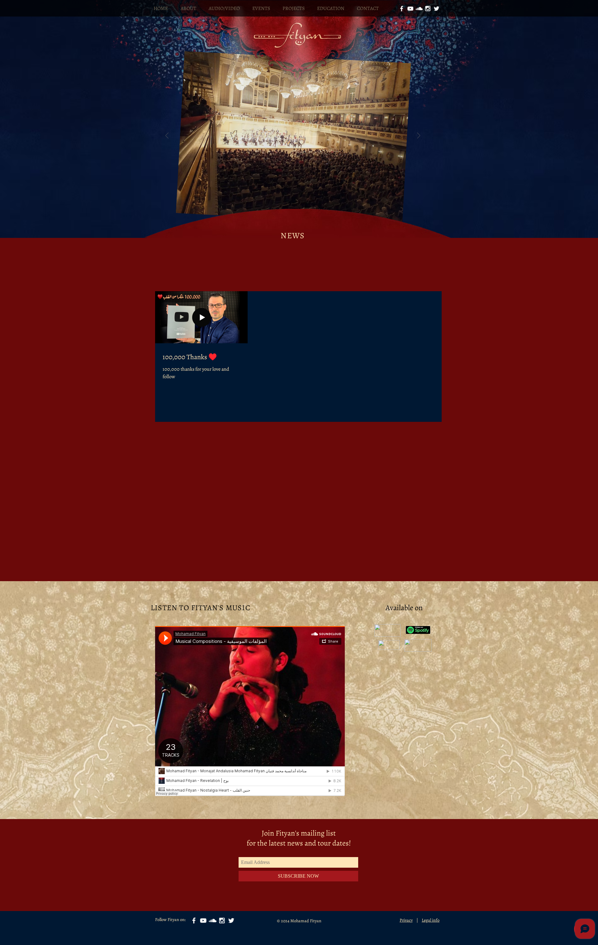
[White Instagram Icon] (427, 8)
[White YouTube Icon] (410, 8)
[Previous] (166, 136)
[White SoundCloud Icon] (419, 8)
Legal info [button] (430, 920)
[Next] (418, 136)
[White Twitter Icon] (436, 8)
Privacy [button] (406, 920)
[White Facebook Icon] (401, 8)
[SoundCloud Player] (250, 711)
